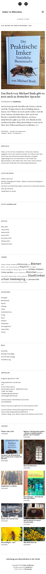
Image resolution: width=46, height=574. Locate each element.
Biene (28, 264)
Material (3, 321)
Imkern (40, 269)
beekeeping (14, 264)
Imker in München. (28, 565)
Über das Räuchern (7, 189)
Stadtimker (17, 102)
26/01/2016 (4, 131)
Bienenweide (15, 267)
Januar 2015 (5, 235)
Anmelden (4, 351)
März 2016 (4, 227)
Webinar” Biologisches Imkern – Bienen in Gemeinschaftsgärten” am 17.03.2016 (34, 433)
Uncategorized (17, 133)
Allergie (3, 264)
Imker (32, 269)
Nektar (6, 276)
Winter (25, 282)
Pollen (15, 276)
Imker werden (7, 272)
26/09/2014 (27, 545)
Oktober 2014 (5, 241)
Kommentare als (8, 357)
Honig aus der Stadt (22, 269)
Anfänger (7, 264)
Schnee (19, 276)
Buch (26, 267)
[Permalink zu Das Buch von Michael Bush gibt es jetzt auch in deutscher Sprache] (23, 88)
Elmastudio (28, 569)
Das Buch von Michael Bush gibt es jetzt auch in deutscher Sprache (23, 186)
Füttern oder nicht (7, 179)
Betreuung (22, 264)
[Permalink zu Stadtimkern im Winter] (11, 478)
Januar (16, 272)
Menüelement (20, 5)
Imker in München (12, 12)
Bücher (10, 133)
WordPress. (29, 567)
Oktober (11, 276)
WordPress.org (6, 359)
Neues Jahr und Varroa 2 (9, 519)
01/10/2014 (4, 545)
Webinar (20, 282)
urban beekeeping (13, 279)
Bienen (36, 264)
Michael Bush (22, 272)
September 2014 (6, 244)
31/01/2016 (27, 437)
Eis (30, 267)
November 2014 (6, 238)
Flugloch (33, 267)
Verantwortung (14, 282)
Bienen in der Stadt (6, 267)
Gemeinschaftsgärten (7, 269)
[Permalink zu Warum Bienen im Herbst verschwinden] (34, 511)
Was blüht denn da (30, 542)
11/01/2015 (27, 500)
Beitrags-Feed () (7, 354)
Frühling (3, 306)
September (24, 276)
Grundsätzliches (6, 312)
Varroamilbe (33, 279)
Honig (15, 269)
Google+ (26, 5)
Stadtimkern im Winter (8, 191)
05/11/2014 (27, 524)
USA (27, 279)
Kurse (3, 318)
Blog (22, 267)
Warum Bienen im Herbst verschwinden (32, 521)
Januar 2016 (5, 229)
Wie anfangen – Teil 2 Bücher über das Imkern (33, 497)
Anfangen (4, 133)
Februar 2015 (5, 232)
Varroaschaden (5, 282)
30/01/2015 (4, 488)
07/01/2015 (4, 521)
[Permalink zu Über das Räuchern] (34, 452)
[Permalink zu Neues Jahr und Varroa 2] (11, 510)
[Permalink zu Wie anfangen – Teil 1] (11, 534)
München (31, 272)
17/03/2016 (4, 434)
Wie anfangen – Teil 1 (8, 542)
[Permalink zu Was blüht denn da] (34, 534)
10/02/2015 (27, 468)
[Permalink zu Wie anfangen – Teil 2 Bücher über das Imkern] (34, 483)
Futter (3, 309)
